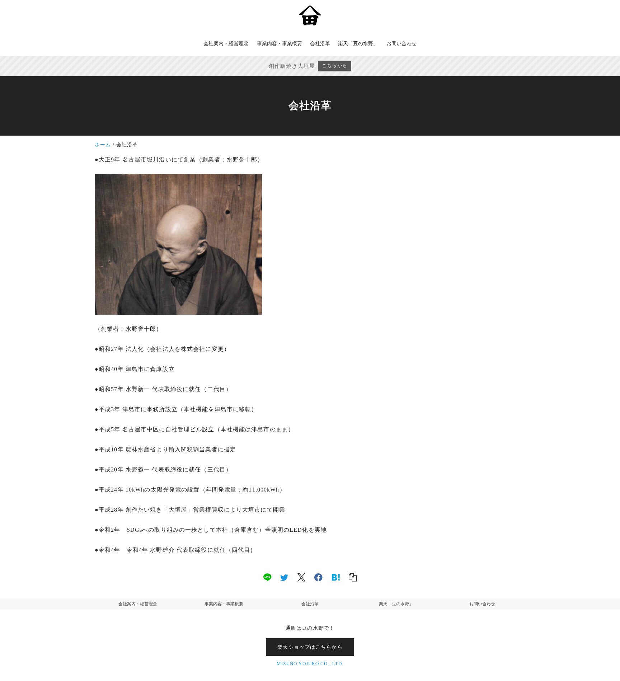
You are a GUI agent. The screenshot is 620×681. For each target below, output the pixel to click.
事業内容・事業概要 (224, 603)
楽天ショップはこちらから (309, 647)
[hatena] (336, 577)
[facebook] (318, 577)
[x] (301, 577)
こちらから (334, 65)
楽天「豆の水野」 (396, 603)
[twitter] (284, 577)
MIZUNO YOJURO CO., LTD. (310, 663)
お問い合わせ (482, 603)
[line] (267, 577)
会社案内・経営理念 (137, 603)
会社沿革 (310, 603)
